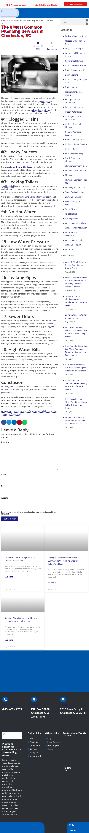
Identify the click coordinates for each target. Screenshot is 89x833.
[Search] (87, 22)
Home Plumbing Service (75, 139)
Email (4, 486)
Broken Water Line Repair (76, 36)
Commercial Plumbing (74, 61)
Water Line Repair (73, 245)
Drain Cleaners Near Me (75, 70)
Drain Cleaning (71, 75)
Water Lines (70, 249)
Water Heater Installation (76, 228)
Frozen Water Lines (73, 112)
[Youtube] (74, 768)
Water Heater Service (74, 240)
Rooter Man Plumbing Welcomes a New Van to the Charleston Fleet (75, 420)
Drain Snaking (71, 87)
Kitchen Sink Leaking (74, 153)
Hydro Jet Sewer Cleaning (76, 144)
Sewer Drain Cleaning (74, 192)
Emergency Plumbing (74, 107)
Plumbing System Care (75, 187)
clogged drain (43, 101)
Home (3, 20)
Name (4, 474)
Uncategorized (71, 218)
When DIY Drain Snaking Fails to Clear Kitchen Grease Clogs (75, 265)
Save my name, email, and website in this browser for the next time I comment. (29, 513)
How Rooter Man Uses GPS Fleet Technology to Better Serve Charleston (75, 367)
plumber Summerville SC (76, 166)
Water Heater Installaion (75, 223)
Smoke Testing (71, 209)
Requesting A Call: (10, 704)
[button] (22, 11)
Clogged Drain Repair (74, 48)
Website (4, 498)
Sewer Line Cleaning (74, 197)
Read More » (9, 577)
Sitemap (72, 830)
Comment (5, 442)
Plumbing (5, 386)
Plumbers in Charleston (75, 170)
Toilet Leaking (71, 214)
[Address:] (34, 699)
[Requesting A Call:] (5, 699)
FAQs (71, 825)
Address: (35, 704)
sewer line (50, 323)
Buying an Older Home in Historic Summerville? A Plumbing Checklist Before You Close (63, 560)
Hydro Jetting (71, 149)
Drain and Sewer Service (75, 65)
